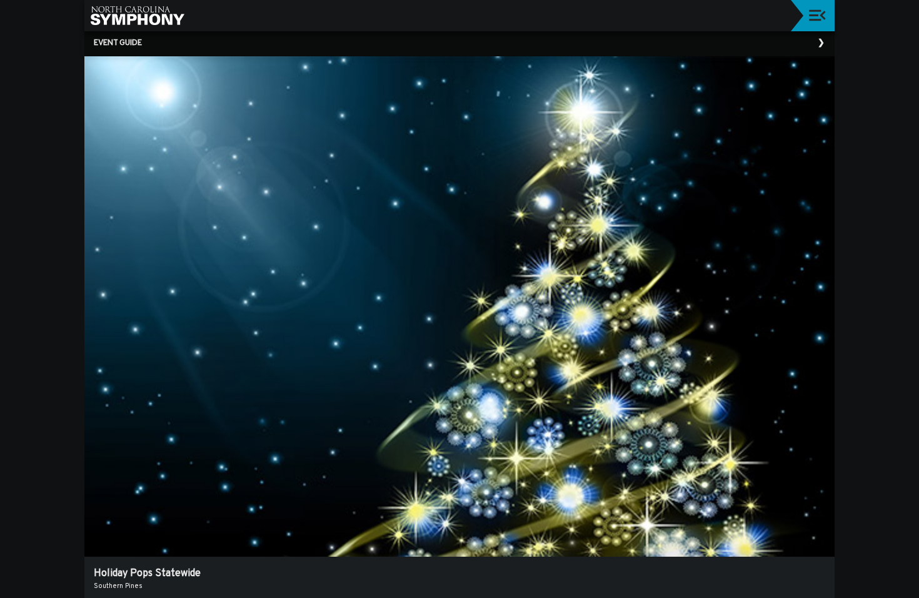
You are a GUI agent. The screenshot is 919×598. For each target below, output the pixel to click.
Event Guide (118, 43)
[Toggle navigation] (817, 15)
